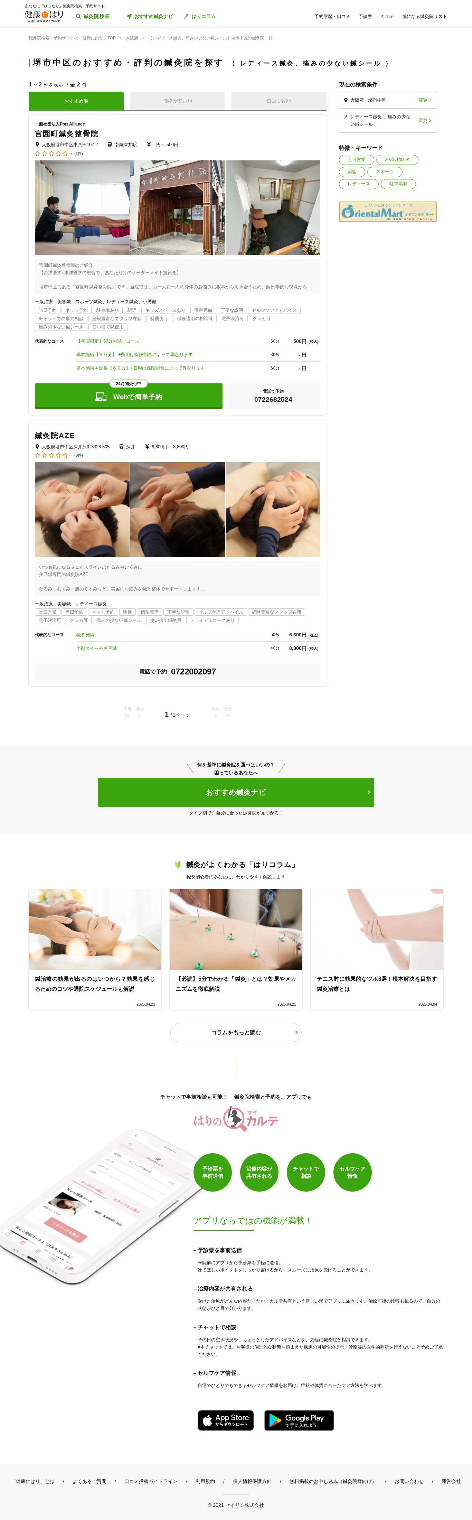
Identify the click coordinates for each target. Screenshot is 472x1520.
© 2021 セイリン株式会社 (236, 1505)
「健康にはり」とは (33, 1481)
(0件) (78, 455)
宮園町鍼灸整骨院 (67, 134)
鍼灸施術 (85, 635)
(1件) (78, 154)
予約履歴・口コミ (332, 16)
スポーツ (385, 171)
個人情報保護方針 (252, 1481)
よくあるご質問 (89, 1481)
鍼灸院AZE (55, 435)
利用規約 (205, 1481)
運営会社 (451, 1481)
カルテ (387, 16)
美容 (352, 171)
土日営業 (357, 159)
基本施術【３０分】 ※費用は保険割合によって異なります (134, 354)
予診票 (365, 16)
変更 (422, 100)
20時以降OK (397, 159)
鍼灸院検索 (97, 16)
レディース (359, 183)
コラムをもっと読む (236, 1032)
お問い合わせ (409, 1481)
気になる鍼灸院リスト (424, 16)
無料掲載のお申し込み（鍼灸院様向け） (333, 1481)
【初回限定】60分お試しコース (108, 341)
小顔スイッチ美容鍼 (96, 648)
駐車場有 (398, 183)
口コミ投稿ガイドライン (151, 1481)
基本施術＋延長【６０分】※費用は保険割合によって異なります (140, 368)
